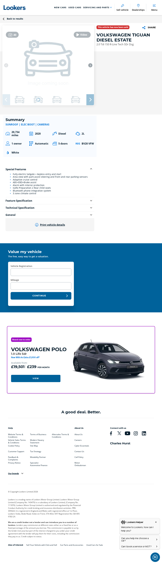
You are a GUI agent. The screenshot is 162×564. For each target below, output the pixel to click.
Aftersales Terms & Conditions (60, 435)
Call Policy (79, 457)
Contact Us (79, 451)
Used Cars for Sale (94, 545)
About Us (79, 434)
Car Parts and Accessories (71, 545)
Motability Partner (38, 457)
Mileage (15, 279)
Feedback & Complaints (13, 458)
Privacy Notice (14, 463)
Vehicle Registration (21, 266)
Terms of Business (38, 434)
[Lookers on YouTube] (129, 433)
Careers (78, 440)
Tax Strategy (35, 451)
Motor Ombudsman (80, 463)
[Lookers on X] (120, 433)
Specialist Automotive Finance (38, 463)
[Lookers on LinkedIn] (145, 433)
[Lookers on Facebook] (112, 433)
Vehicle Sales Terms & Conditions (17, 441)
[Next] (90, 65)
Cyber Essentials (82, 446)
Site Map (34, 446)
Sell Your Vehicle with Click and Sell (41, 545)
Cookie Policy (14, 446)
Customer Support (16, 451)
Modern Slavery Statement (37, 441)
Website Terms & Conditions (15, 435)
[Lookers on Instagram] (137, 433)
